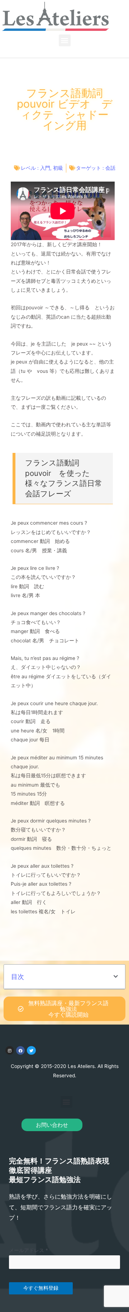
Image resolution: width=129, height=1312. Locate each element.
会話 (110, 168)
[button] (65, 40)
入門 (45, 168)
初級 (58, 168)
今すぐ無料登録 (40, 1288)
